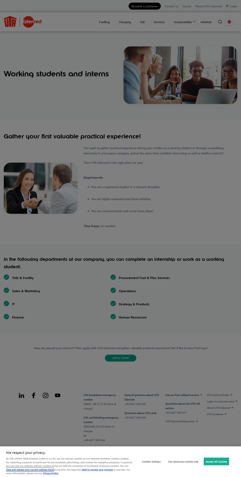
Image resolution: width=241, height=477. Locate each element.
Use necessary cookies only (183, 461)
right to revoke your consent (97, 469)
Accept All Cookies (216, 461)
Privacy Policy (50, 473)
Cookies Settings (151, 461)
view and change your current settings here (29, 469)
